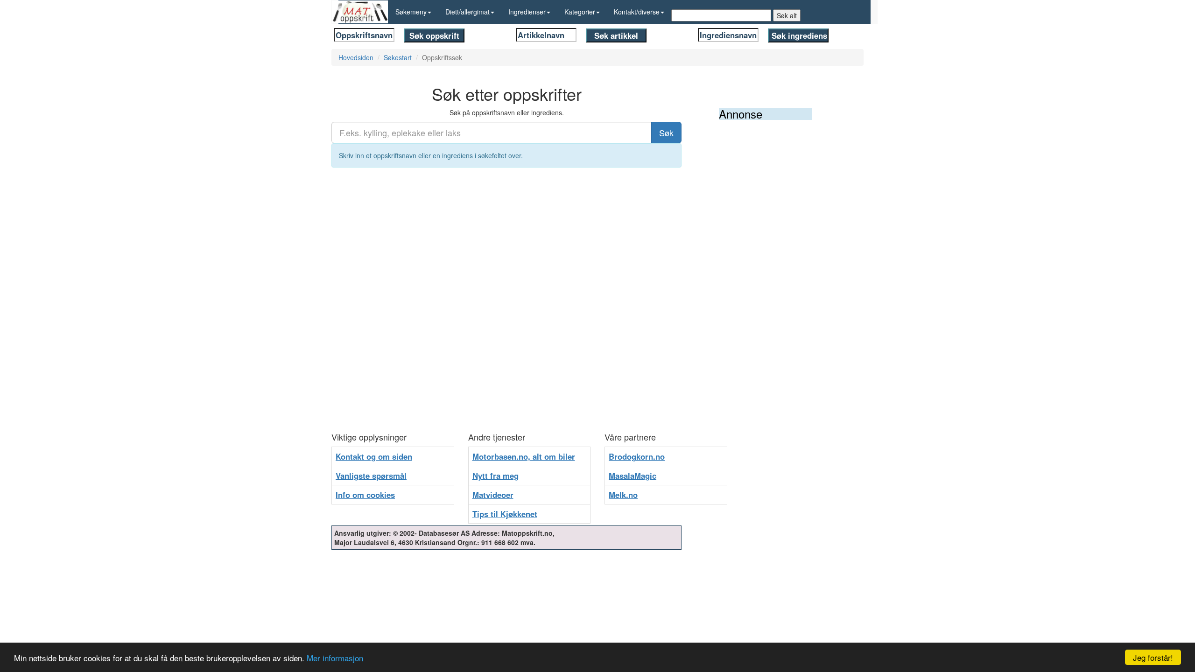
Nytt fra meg (495, 475)
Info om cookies (365, 494)
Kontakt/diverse (637, 11)
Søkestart (398, 57)
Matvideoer (492, 494)
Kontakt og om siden (374, 456)
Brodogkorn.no (637, 456)
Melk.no (623, 494)
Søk (666, 132)
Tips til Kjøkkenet (504, 513)
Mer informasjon (335, 658)
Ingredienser (527, 11)
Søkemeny (411, 11)
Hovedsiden (355, 57)
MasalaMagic (632, 475)
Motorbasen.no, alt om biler (523, 456)
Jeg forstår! (1153, 657)
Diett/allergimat (467, 11)
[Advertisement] (789, 265)
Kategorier (579, 11)
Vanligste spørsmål (371, 475)
